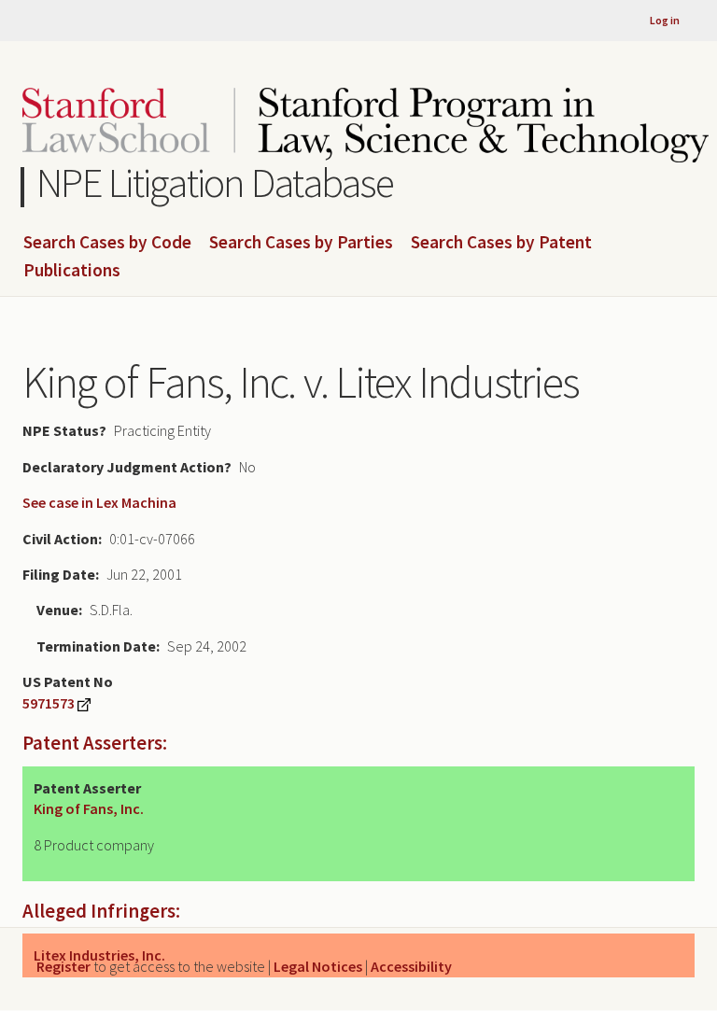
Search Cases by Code (107, 242)
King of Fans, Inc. (89, 808)
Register (63, 966)
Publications (71, 270)
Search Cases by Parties (301, 242)
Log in (665, 20)
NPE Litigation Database (215, 182)
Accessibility (411, 966)
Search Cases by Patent (501, 242)
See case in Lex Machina (99, 502)
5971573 (48, 703)
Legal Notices (318, 966)
